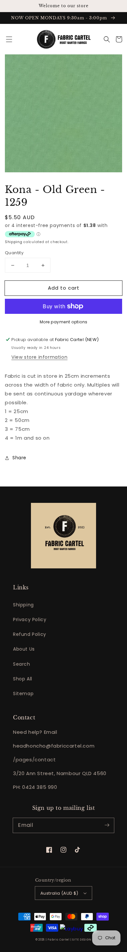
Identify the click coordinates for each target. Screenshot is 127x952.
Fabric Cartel (58, 940)
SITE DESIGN (82, 940)
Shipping (13, 241)
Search (21, 664)
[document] (63, 114)
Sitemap (23, 693)
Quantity (14, 253)
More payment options (64, 322)
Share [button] (19, 457)
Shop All (22, 679)
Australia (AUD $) (59, 893)
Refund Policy (29, 634)
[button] (9, 39)
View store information (39, 357)
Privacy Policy (29, 619)
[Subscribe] (107, 825)
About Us (24, 649)
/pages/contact (34, 759)
